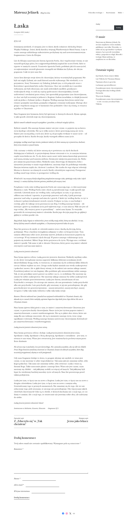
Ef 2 (57, 408)
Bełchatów (28, 408)
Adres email (19, 485)
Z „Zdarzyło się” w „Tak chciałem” (28, 421)
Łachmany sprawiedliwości (106, 85)
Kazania (35, 408)
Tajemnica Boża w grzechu (106, 82)
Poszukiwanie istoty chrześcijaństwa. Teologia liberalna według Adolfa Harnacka (109, 90)
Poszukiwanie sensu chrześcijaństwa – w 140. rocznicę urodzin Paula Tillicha (109, 101)
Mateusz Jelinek (26, 12)
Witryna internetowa (22, 491)
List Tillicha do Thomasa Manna (108, 79)
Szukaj (98, 24)
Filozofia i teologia (95, 13)
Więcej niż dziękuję (103, 96)
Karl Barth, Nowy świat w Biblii (107, 76)
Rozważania (110, 13)
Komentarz (18, 449)
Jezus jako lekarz (77, 420)
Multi (120, 13)
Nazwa (17, 479)
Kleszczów (42, 408)
